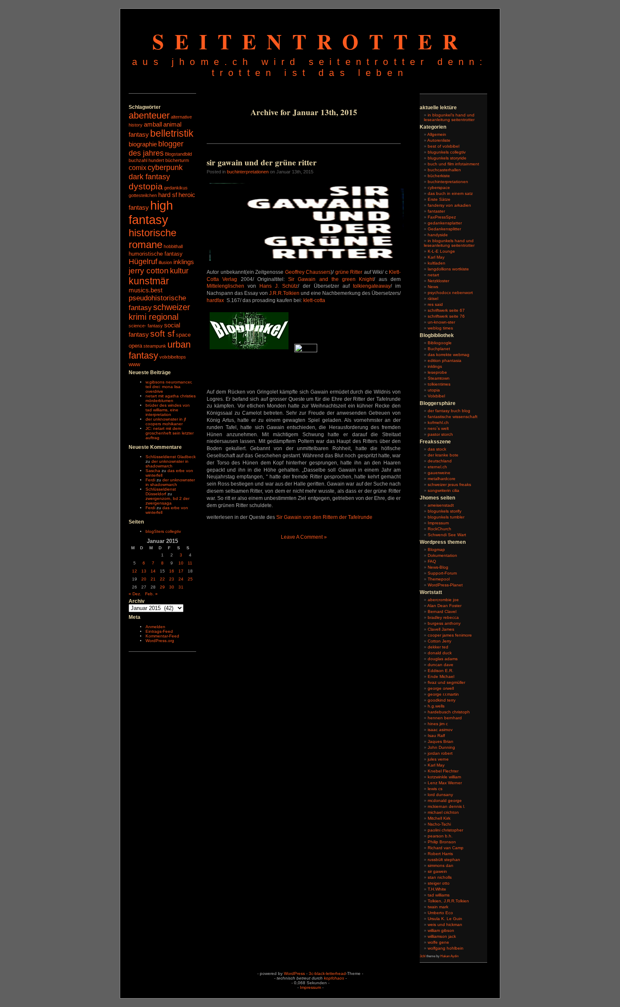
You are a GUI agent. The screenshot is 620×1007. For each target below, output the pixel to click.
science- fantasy (146, 325)
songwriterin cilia (443, 490)
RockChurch (439, 528)
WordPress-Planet (445, 585)
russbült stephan (444, 859)
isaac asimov (440, 729)
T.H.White (437, 889)
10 (180, 563)
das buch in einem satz (450, 193)
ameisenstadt (441, 505)
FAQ (432, 561)
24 (180, 579)
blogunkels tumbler (446, 517)
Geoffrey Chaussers (308, 272)
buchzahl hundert (146, 160)
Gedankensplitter (444, 229)
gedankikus (176, 187)
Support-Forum (442, 573)
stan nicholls (440, 877)
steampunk (154, 345)
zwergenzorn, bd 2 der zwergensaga (167, 500)
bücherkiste (439, 175)
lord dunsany (440, 794)
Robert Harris (440, 853)
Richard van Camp (446, 847)
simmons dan (440, 865)
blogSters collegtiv (163, 531)
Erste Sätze (439, 199)
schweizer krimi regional (159, 311)
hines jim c (438, 723)
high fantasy (151, 212)
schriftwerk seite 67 (446, 310)
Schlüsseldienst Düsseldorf (161, 491)
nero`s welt (438, 428)
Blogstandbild (178, 154)
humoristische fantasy (156, 254)
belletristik (172, 133)
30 (171, 587)
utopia (434, 390)
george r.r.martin (443, 694)
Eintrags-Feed (159, 631)
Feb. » (151, 593)
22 (162, 579)
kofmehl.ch (438, 422)
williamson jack (442, 936)
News (433, 286)
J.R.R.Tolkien (284, 293)
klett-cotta (314, 300)
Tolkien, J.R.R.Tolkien (448, 901)
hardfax (215, 300)
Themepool (439, 579)
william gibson (441, 930)
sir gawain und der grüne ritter (262, 162)
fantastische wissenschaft (452, 416)
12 (134, 571)
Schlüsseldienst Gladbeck (171, 456)
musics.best (145, 290)
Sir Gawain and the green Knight (331, 279)
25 (190, 579)
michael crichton (443, 812)
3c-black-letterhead (327, 973)
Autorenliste (438, 140)
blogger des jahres (156, 148)
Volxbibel (436, 396)
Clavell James (441, 629)
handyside (438, 234)
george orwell (441, 688)
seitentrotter (310, 41)
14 (153, 571)
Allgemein (436, 134)
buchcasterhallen (444, 169)
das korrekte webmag (448, 354)
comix (137, 167)
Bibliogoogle (440, 342)
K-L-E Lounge (441, 251)
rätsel (433, 298)
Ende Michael (441, 676)
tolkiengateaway (372, 286)
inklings (183, 262)
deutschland (440, 461)
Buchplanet (439, 348)
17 (180, 571)
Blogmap (436, 549)
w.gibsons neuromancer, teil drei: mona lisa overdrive (169, 387)
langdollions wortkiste (448, 269)
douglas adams (443, 658)
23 (171, 579)
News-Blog (438, 567)
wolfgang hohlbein (446, 948)
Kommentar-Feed (162, 636)
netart (433, 275)
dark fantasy (149, 176)
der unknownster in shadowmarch (167, 463)
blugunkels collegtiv (447, 152)
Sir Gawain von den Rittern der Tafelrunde (324, 517)
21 (153, 579)
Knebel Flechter (443, 771)
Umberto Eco (440, 912)
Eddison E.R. (440, 670)
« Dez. (135, 593)
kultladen (436, 263)
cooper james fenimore (450, 635)
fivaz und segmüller (446, 682)
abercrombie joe (443, 599)
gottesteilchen (143, 195)
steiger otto (439, 883)
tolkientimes (439, 384)
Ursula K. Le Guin (445, 918)
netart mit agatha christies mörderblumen (171, 398)
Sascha (153, 470)
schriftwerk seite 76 (446, 316)
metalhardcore (442, 478)
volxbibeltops (172, 356)
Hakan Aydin (449, 956)
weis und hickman (445, 924)
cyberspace (439, 187)
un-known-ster (441, 322)
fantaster (436, 211)
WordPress (294, 973)
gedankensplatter (445, 223)
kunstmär (149, 280)
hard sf (167, 195)
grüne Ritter (349, 272)
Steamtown (439, 378)
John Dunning (441, 747)
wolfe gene (438, 942)
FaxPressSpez (442, 217)
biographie (143, 144)
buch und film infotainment (453, 164)
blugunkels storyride (447, 158)
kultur (179, 270)
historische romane (152, 238)
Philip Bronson (442, 842)
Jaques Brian (440, 741)
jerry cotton (149, 270)
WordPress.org (160, 640)
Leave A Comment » (304, 537)
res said (435, 304)
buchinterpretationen (248, 171)
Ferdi (150, 480)
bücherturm (177, 160)
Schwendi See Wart (447, 534)
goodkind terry (442, 700)
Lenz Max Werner (445, 782)
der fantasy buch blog (449, 410)
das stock (437, 449)
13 (143, 571)
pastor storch (440, 434)
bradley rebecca (443, 617)
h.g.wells (436, 706)
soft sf (162, 334)
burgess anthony (444, 623)
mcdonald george (445, 800)
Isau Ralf (436, 735)
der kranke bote (443, 455)
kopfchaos (334, 978)
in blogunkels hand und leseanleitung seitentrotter (449, 243)
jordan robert (440, 753)
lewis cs (435, 788)
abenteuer (149, 115)
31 (180, 587)
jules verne (438, 759)
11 (190, 563)
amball (153, 124)
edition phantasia (444, 360)
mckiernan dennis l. (446, 806)
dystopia (146, 186)
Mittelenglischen (225, 286)
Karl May (436, 257)
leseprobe (437, 372)
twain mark (438, 906)
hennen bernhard (445, 717)
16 (171, 571)
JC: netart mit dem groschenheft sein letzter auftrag (170, 433)
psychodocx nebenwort (450, 292)
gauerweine (439, 472)
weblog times (440, 328)
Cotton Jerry (439, 641)
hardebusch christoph (449, 712)
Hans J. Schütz (278, 286)
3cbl (423, 956)
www (134, 364)
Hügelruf (143, 261)
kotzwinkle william (444, 777)
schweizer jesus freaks (449, 484)
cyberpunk (165, 167)
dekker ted (438, 647)
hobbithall (173, 246)
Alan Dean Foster (444, 605)
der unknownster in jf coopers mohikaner (166, 421)
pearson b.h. (440, 836)
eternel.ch (437, 466)
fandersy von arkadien (449, 205)
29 (162, 587)
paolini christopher (445, 830)
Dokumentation (442, 555)
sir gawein (437, 871)
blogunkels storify (444, 511)
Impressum (438, 523)
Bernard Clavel (442, 611)
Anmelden (155, 626)
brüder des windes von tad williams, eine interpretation (168, 410)
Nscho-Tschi (439, 824)
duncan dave (440, 664)
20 (143, 579)
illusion (165, 262)
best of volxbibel (443, 146)
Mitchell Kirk (439, 818)
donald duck (440, 653)
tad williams (439, 895)
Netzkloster (438, 280)
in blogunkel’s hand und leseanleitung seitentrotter (449, 117)
